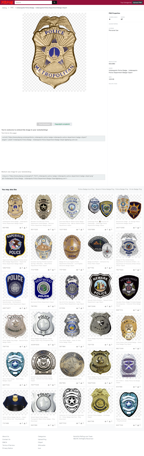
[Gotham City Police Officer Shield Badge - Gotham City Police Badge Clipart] (43, 362)
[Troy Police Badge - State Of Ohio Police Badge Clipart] (72, 326)
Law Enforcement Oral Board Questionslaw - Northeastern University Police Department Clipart (14, 302)
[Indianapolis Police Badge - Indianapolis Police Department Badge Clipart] (54, 52)
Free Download (44, 124)
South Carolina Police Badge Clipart (70, 379)
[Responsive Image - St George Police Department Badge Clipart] (128, 207)
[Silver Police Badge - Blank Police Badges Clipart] (15, 364)
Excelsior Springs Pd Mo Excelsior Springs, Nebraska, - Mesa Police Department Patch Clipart (41, 263)
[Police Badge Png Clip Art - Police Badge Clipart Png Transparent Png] (43, 324)
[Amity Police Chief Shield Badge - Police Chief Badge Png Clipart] (128, 328)
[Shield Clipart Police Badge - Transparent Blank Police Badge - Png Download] (43, 402)
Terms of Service (8, 445)
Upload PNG (137, 2)
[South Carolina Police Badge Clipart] (72, 364)
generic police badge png (105, 189)
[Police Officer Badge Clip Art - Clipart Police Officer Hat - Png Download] (15, 402)
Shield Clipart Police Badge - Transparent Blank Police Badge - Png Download (43, 419)
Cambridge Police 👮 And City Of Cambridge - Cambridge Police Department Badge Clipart (98, 223)
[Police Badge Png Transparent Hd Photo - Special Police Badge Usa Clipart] (100, 362)
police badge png (121, 189)
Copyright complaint (62, 124)
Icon (39, 448)
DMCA (4, 442)
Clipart (40, 442)
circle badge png (135, 189)
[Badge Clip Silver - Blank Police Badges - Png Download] (128, 404)
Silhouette (41, 445)
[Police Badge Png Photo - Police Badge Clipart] (100, 324)
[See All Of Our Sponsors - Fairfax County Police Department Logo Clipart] (72, 287)
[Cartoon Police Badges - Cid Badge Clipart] (100, 400)
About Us (5, 436)
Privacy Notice (7, 448)
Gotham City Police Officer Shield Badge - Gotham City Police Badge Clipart (42, 378)
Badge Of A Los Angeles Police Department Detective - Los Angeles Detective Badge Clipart (71, 263)
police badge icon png (86, 189)
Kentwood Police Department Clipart (42, 302)
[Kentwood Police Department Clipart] (43, 287)
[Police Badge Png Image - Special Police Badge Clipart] (15, 326)
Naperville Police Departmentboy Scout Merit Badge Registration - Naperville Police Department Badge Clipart (15, 261)
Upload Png (42, 439)
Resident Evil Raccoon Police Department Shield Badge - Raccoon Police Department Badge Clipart (42, 223)
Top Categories (126, 2)
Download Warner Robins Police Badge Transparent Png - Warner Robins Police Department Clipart (72, 223)
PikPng (4, 8)
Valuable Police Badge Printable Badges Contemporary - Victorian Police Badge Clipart (128, 304)
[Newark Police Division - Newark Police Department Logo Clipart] (100, 285)
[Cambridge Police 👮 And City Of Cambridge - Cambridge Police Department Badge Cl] (100, 207)
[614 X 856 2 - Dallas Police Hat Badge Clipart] (128, 366)
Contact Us (6, 439)
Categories (42, 436)
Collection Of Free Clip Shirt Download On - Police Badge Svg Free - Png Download (71, 417)
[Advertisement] (54, 108)
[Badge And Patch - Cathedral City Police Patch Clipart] (100, 247)
